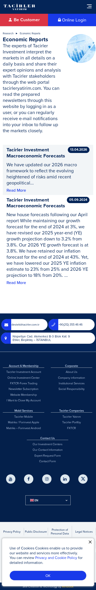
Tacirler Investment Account (23, 372)
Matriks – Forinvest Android (23, 428)
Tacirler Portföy (71, 422)
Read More (16, 190)
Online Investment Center (23, 377)
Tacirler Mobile (23, 416)
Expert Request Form (47, 455)
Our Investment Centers (47, 444)
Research (8, 33)
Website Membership (23, 394)
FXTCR (71, 428)
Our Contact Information (48, 450)
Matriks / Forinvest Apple (23, 422)
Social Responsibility (71, 389)
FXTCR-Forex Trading (23, 383)
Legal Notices (84, 531)
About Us (71, 372)
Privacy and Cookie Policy (56, 557)
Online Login (73, 20)
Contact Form (47, 461)
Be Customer (26, 20)
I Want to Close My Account (24, 400)
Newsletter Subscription (23, 389)
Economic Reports (30, 33)
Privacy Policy (12, 531)
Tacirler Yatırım (71, 416)
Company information (71, 377)
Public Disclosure (36, 531)
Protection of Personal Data (60, 531)
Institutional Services (72, 383)
